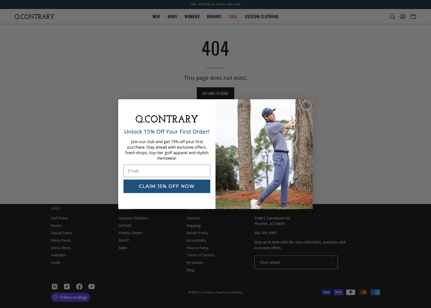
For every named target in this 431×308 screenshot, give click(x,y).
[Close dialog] (306, 105)
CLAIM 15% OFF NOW (167, 186)
